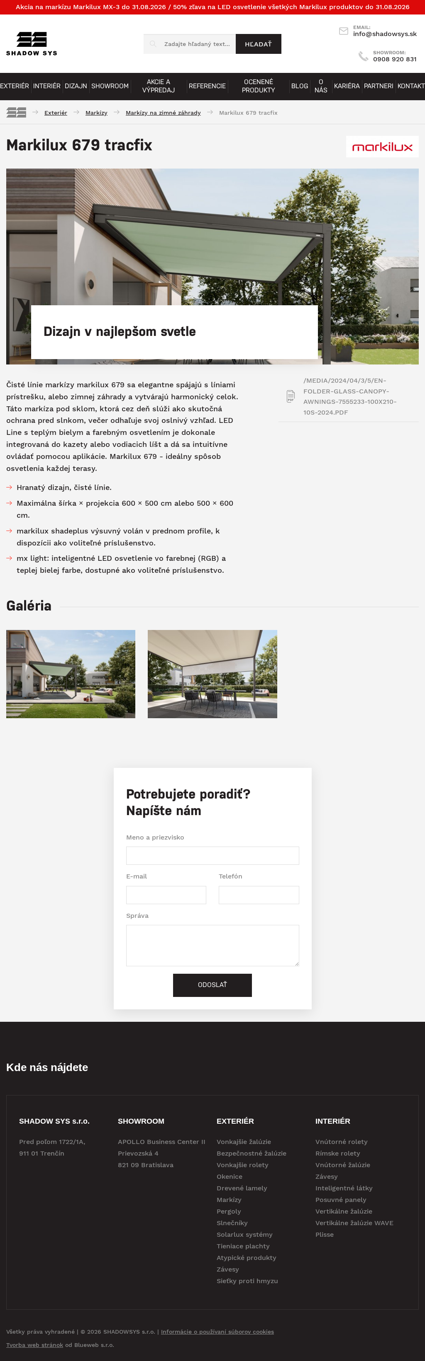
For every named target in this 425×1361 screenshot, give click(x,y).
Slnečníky (232, 1223)
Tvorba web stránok (34, 1345)
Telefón (230, 876)
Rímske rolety (337, 1153)
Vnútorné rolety (341, 1142)
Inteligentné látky (344, 1188)
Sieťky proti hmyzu (247, 1281)
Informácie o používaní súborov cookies (217, 1331)
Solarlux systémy (245, 1234)
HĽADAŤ (258, 44)
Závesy (228, 1269)
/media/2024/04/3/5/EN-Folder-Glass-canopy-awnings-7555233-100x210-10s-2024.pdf (350, 396)
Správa (137, 915)
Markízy (229, 1200)
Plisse (324, 1234)
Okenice (229, 1176)
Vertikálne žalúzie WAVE (354, 1223)
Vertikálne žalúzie (343, 1211)
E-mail (136, 876)
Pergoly (229, 1211)
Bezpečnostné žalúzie (251, 1153)
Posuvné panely (340, 1200)
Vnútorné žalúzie (342, 1165)
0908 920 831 (395, 56)
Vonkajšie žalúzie (244, 1142)
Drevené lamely (242, 1188)
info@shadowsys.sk (385, 31)
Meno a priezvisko (155, 837)
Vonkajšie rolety (243, 1165)
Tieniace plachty (243, 1246)
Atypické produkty (246, 1258)
